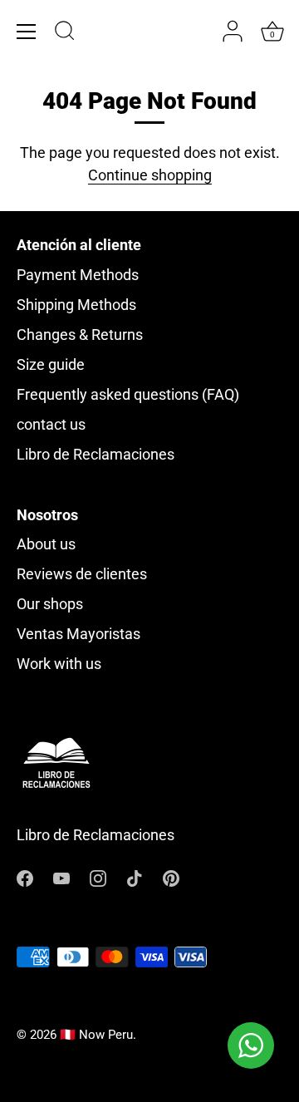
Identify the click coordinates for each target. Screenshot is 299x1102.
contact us (51, 424)
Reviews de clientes (82, 574)
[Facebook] (25, 877)
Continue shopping (150, 175)
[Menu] (26, 31)
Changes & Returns (80, 334)
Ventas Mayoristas (78, 633)
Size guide (51, 364)
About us (46, 544)
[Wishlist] (199, 32)
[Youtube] (61, 877)
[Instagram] (98, 877)
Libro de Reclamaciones (95, 454)
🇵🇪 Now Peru (96, 1034)
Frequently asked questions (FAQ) (128, 394)
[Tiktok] (134, 877)
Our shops (50, 603)
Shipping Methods (76, 304)
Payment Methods (78, 274)
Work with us (59, 663)
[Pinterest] (171, 877)
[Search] (65, 33)
